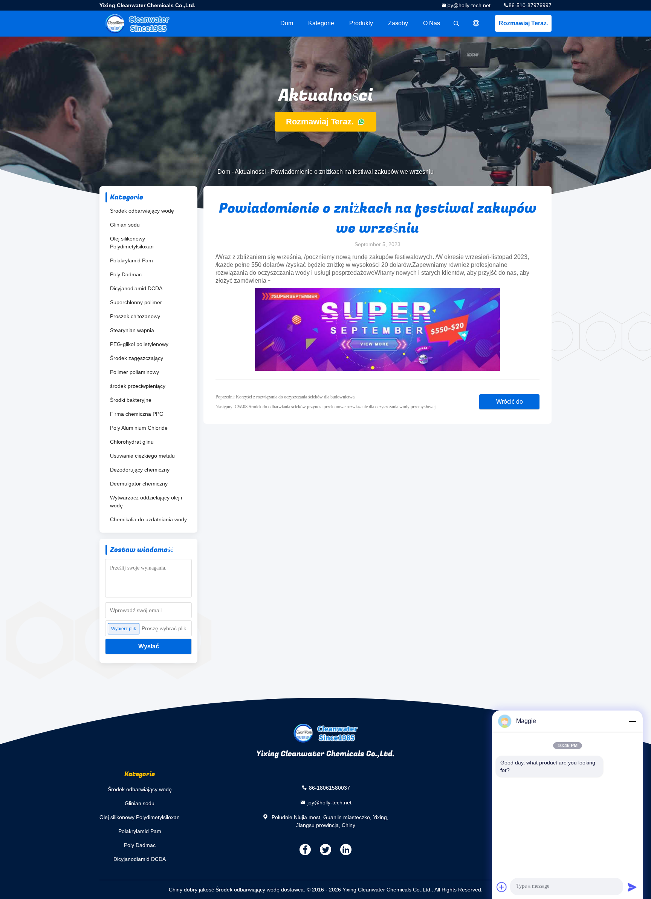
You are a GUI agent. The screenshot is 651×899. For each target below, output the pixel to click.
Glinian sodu (125, 225)
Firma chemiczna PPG (137, 414)
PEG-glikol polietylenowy (139, 344)
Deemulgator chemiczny (139, 484)
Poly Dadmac (126, 274)
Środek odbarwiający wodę (142, 211)
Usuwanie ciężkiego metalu (142, 456)
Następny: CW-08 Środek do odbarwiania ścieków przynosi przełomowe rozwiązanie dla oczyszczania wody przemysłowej (325, 406)
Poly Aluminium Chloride (139, 428)
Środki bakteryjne (130, 400)
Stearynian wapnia (132, 330)
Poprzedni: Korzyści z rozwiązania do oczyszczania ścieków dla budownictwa (285, 397)
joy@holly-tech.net (468, 5)
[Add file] (502, 887)
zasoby (398, 23)
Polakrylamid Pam (131, 260)
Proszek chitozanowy (135, 316)
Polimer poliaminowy (134, 372)
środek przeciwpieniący (137, 386)
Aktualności (250, 171)
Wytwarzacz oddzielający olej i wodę (146, 501)
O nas (431, 23)
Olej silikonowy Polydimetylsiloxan (132, 243)
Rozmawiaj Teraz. (523, 23)
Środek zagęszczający (136, 358)
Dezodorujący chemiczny (140, 470)
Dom (286, 23)
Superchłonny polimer (136, 302)
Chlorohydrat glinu (132, 442)
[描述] (476, 23)
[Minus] (632, 721)
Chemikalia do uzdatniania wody (148, 519)
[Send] (632, 887)
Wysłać (148, 646)
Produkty (361, 23)
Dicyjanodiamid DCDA (136, 288)
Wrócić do (509, 401)
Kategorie (321, 23)
